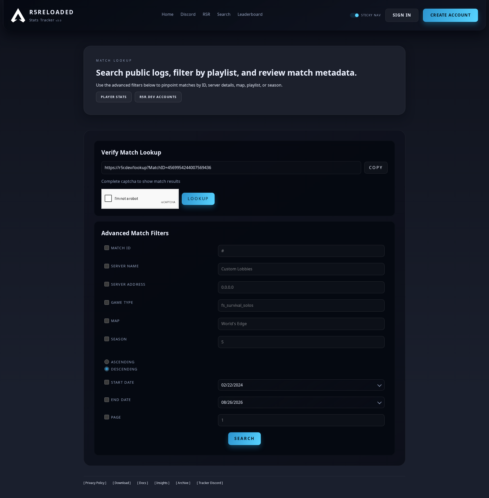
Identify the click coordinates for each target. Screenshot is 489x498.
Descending (124, 369)
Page (116, 417)
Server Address (128, 284)
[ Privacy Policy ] (95, 483)
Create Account (450, 15)
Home (167, 14)
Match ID (121, 247)
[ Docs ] (142, 483)
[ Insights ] (162, 483)
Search (223, 14)
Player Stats (114, 97)
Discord (188, 14)
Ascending (122, 361)
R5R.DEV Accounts (158, 97)
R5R (206, 14)
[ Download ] (122, 483)
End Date (121, 399)
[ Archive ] (183, 483)
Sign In (402, 15)
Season (119, 339)
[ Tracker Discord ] (210, 483)
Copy (376, 167)
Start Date (122, 382)
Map (115, 320)
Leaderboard (250, 14)
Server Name (125, 266)
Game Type (122, 302)
